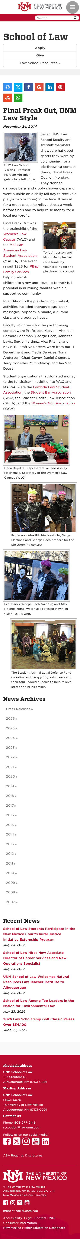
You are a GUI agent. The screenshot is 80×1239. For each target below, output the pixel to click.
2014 (10, 834)
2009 (10, 883)
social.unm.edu (27, 1210)
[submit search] (75, 17)
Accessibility (12, 1218)
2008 (10, 892)
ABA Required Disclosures (22, 1155)
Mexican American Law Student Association (20, 250)
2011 (9, 863)
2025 (10, 728)
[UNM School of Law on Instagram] (27, 1143)
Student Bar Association (51, 392)
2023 (10, 748)
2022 (10, 757)
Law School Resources (39, 63)
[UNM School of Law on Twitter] (17, 1143)
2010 (10, 873)
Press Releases (18, 709)
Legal (28, 1218)
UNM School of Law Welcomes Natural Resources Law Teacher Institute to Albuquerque (36, 982)
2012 (10, 854)
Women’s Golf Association (53, 403)
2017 (10, 805)
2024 (10, 738)
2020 (10, 776)
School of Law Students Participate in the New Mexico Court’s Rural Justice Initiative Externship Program (39, 934)
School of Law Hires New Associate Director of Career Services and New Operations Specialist (35, 958)
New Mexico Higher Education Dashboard (34, 1227)
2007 (10, 902)
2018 (10, 796)
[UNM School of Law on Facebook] (8, 1143)
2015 (10, 825)
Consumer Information (20, 1223)
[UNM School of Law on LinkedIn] (46, 1143)
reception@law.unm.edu (21, 1127)
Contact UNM (44, 1218)
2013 (10, 844)
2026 (10, 718)
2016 (10, 815)
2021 (10, 767)
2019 (10, 786)
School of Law (35, 37)
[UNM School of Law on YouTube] (37, 1143)
